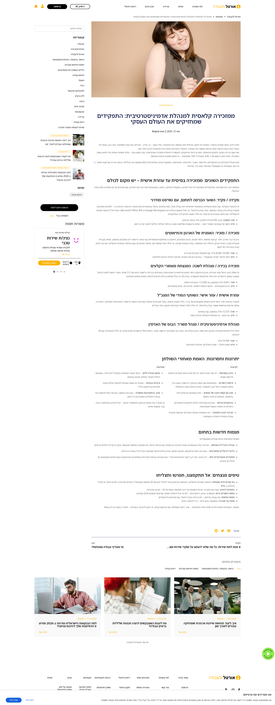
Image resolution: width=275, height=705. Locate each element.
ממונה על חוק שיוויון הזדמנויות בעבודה (64, 689)
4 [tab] (54, 271)
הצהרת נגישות (142, 687)
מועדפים (87, 677)
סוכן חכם (149, 6)
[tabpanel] (59, 248)
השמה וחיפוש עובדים (74, 64)
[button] (229, 531)
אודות (180, 6)
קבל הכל (14, 700)
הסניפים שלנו (143, 677)
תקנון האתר (124, 687)
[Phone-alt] (227, 690)
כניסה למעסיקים (103, 677)
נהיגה (81, 101)
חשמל (81, 80)
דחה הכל (29, 700)
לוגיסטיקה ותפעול (76, 90)
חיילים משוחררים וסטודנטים (71, 70)
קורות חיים (79, 106)
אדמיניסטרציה (77, 49)
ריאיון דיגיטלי (130, 6)
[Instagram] (233, 690)
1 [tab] (64, 271)
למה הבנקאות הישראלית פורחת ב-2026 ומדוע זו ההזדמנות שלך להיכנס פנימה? (56, 176)
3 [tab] (57, 271)
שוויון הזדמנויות (104, 687)
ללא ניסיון (79, 95)
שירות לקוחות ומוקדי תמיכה (71, 127)
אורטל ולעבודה (77, 54)
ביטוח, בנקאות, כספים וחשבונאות (68, 59)
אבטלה (81, 43)
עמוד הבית (183, 677)
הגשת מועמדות (49, 262)
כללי (82, 85)
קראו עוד (66, 254)
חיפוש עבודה (78, 75)
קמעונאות (79, 111)
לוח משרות (197, 6)
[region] (137, 697)
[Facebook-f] (239, 690)
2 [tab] (61, 271)
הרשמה (184, 687)
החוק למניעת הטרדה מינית (85, 688)
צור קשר (165, 687)
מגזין (69, 677)
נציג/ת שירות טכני (62, 232)
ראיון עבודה (79, 122)
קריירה (166, 6)
